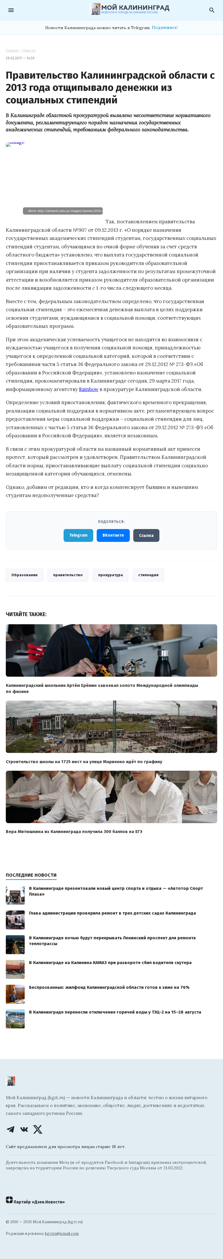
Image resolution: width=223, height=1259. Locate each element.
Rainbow (88, 389)
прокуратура (110, 575)
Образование (24, 575)
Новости (28, 50)
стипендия (148, 575)
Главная (12, 50)
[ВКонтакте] (24, 1129)
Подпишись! (165, 27)
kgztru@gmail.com (62, 1233)
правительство (68, 575)
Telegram (78, 535)
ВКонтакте (113, 535)
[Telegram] (10, 1129)
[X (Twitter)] (37, 1129)
